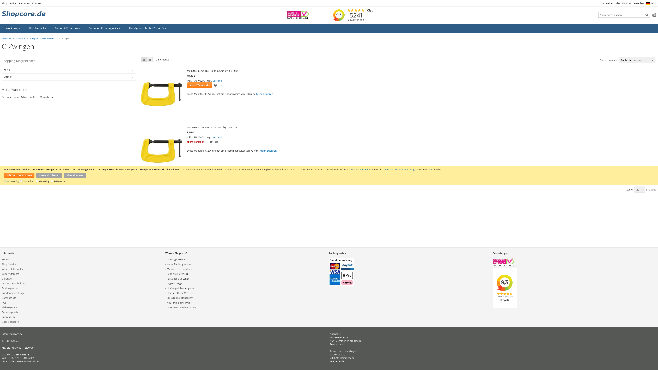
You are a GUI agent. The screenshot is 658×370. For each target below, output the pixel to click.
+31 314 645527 (11, 340)
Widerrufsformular (12, 269)
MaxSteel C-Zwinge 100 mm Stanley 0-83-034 (212, 70)
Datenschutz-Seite (360, 169)
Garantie (7, 278)
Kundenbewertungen (14, 293)
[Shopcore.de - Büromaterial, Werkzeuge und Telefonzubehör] (24, 14)
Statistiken (28, 181)
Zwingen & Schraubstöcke (42, 38)
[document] (329, 175)
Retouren (24, 3)
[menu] (329, 28)
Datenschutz (9, 297)
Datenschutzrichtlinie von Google (399, 169)
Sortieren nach (608, 60)
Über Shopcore (10, 321)
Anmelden (608, 3)
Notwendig (13, 181)
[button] (651, 3)
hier (430, 169)
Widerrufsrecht (10, 273)
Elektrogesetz (9, 307)
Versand (217, 80)
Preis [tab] (6, 70)
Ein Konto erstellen (633, 3)
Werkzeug (20, 38)
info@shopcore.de (12, 334)
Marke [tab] (7, 77)
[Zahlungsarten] (341, 285)
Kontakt (36, 3)
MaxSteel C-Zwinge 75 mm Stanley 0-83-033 (212, 127)
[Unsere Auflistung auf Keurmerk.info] (298, 17)
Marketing (44, 181)
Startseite (6, 38)
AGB (4, 302)
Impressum (8, 317)
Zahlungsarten (10, 288)
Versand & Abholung (13, 283)
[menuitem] (13, 28)
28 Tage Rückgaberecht (180, 297)
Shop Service (9, 3)
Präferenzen (60, 181)
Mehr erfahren (264, 94)
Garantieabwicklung (184, 307)
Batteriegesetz (10, 312)
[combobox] (624, 15)
